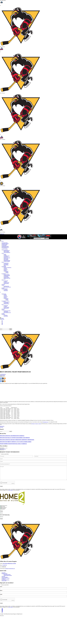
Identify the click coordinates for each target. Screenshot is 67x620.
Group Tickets (4, 245)
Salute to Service (6, 277)
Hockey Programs (5, 288)
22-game (36, 423)
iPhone (7, 299)
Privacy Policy (4, 580)
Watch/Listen (4, 266)
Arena (3, 285)
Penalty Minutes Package (8, 575)
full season (33, 423)
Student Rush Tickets (5, 246)
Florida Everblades (7, 261)
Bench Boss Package (7, 574)
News (3, 262)
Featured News (2, 375)
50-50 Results (6, 276)
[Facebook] (1, 378)
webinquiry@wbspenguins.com (10, 568)
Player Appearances (7, 252)
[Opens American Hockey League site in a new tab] (21, 236)
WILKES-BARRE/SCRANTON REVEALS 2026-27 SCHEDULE (13, 443)
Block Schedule (6, 251)
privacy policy (10, 490)
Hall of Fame (6, 258)
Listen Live (5, 269)
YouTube (5, 268)
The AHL (3, 576)
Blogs (5, 265)
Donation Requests (7, 275)
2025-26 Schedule (5, 577)
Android (7, 272)
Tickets (2, 318)
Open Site (47, 238)
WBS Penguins (3, 374)
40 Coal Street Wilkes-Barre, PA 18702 (9, 563)
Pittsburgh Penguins (7, 260)
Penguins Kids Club (7, 278)
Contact (3, 287)
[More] (5, 378)
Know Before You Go (5, 247)
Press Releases (6, 264)
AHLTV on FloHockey (7, 267)
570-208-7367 (4, 565)
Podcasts (5, 270)
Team (3, 253)
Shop (3, 279)
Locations (5, 281)
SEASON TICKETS (5, 243)
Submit (1, 486)
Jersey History (6, 259)
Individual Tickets (5, 242)
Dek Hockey (6, 290)
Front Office (6, 256)
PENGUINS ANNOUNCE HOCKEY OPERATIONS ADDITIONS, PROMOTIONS (17, 439)
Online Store (6, 280)
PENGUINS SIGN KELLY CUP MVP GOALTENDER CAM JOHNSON (15, 437)
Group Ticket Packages (5, 579)
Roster (5, 254)
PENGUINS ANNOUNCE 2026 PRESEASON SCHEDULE (12, 435)
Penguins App (6, 298)
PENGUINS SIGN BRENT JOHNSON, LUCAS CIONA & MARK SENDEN (15, 441)
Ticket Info (3, 572)
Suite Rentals (6, 311)
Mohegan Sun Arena (7, 310)
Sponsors (3, 284)
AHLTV (5, 294)
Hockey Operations (7, 257)
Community (4, 273)
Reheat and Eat (6, 283)
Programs (3, 314)
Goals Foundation (6, 274)
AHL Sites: (31, 238)
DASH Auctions (6, 282)
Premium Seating (4, 244)
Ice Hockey (6, 289)
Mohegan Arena (6, 286)
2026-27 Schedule (5, 249)
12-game (39, 423)
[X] (3, 378)
